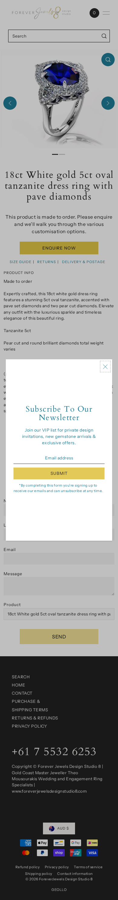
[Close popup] (105, 366)
